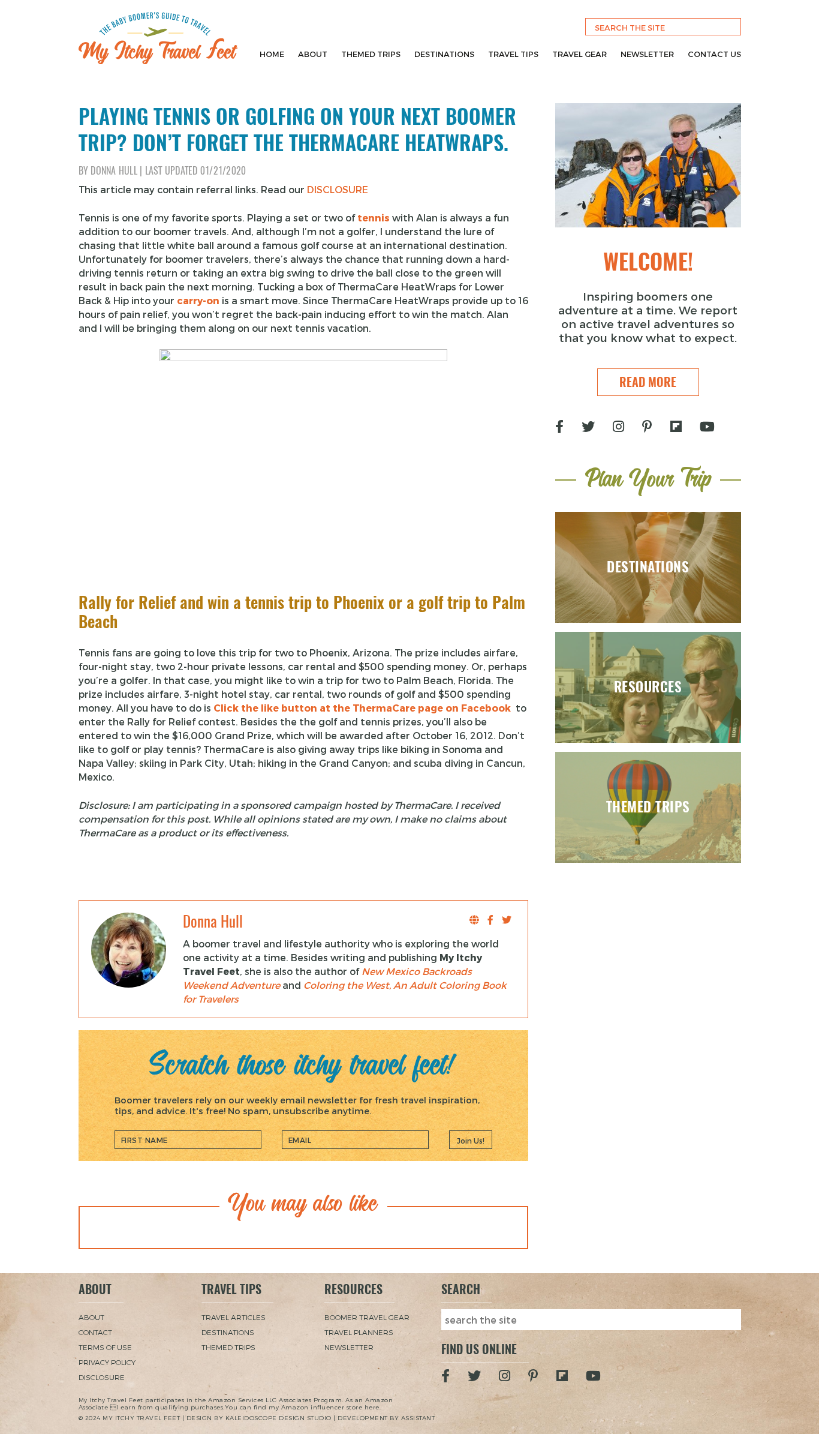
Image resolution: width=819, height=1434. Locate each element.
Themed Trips (371, 54)
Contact (95, 1332)
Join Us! (470, 1140)
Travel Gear (579, 54)
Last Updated (195, 170)
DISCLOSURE (337, 189)
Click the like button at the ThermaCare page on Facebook (362, 707)
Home (272, 54)
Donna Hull (114, 170)
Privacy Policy (107, 1362)
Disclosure (102, 1377)
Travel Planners (358, 1332)
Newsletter (647, 54)
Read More (647, 382)
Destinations (444, 54)
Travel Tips (513, 54)
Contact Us (714, 54)
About (312, 54)
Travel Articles (233, 1317)
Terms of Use (105, 1347)
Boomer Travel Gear (367, 1317)
